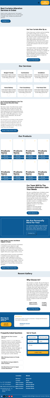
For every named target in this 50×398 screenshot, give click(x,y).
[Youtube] (12, 396)
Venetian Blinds (30, 388)
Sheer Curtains (19, 382)
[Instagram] (7, 396)
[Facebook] (2, 396)
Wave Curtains (19, 388)
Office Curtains (20, 384)
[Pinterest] (9, 396)
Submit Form (38, 352)
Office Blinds (29, 382)
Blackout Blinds (30, 384)
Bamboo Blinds (30, 386)
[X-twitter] (4, 396)
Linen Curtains (19, 386)
